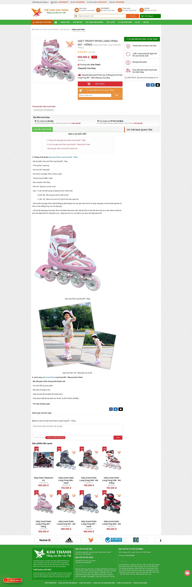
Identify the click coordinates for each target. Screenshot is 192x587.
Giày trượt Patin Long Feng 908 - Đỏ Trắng (111, 480)
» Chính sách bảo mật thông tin (67, 583)
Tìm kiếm (133, 16)
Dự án (137, 22)
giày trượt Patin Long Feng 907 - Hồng (63, 157)
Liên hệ (146, 22)
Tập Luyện (110, 22)
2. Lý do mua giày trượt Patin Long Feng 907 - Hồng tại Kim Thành (68, 144)
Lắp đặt (146, 8)
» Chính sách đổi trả (84, 583)
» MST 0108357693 (50, 583)
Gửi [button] (116, 95)
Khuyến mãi (77, 22)
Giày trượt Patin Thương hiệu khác (43, 110)
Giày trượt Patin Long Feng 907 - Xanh (88, 524)
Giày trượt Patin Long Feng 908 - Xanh (66, 480)
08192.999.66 (131, 77)
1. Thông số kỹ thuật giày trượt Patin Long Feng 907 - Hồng (66, 140)
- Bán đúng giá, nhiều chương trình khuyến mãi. (62, 148)
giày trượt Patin (48, 377)
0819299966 (80, 2)
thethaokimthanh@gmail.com (149, 77)
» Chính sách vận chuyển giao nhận (103, 583)
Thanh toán (126, 8)
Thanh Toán (65, 22)
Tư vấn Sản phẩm (125, 22)
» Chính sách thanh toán (123, 583)
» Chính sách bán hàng (140, 583)
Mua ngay (100, 84)
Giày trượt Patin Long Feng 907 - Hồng (43, 524)
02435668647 (63, 2)
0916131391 (102, 2)
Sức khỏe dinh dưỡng (94, 22)
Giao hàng (82, 8)
